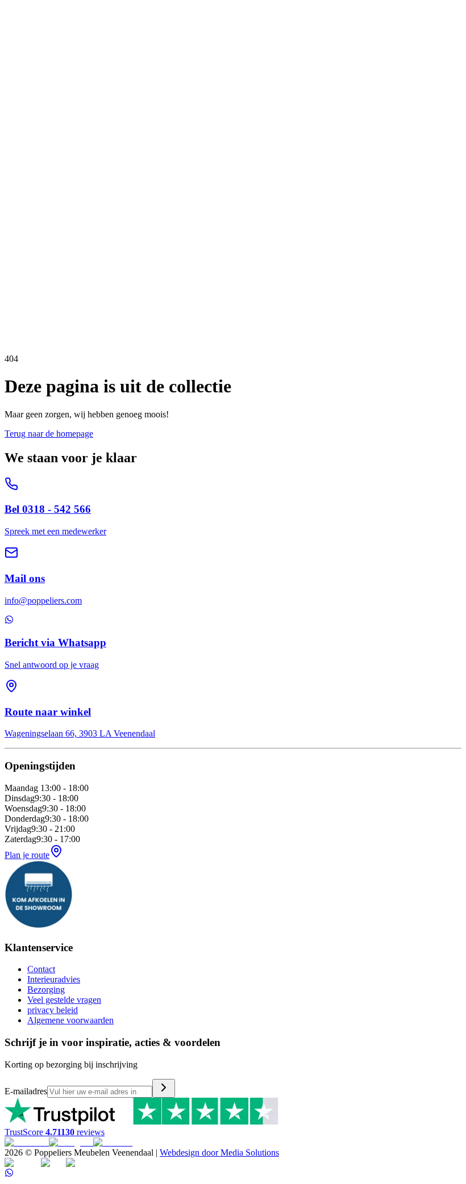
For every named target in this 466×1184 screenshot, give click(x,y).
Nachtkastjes (151, 144)
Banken (18, 52)
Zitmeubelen (27, 42)
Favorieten (24, 264)
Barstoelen (300, 52)
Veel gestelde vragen (64, 1000)
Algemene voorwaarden (70, 1020)
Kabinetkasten (159, 83)
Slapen (17, 134)
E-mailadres (26, 1091)
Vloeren (19, 114)
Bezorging (46, 989)
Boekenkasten (302, 83)
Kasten (17, 73)
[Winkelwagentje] (26, 6)
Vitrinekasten (208, 83)
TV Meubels (27, 83)
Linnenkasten (198, 144)
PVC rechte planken (85, 124)
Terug (32, 282)
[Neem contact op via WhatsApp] (9, 1174)
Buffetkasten (254, 83)
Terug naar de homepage (49, 433)
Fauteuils (146, 52)
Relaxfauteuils (104, 52)
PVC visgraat (146, 124)
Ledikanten (68, 144)
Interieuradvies (53, 979)
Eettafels (20, 103)
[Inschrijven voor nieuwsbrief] (163, 1088)
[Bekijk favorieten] (13, 6)
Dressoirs (67, 83)
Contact (41, 969)
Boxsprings (26, 144)
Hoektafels (93, 103)
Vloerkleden (27, 124)
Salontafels (54, 103)
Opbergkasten (109, 83)
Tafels (15, 93)
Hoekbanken (55, 52)
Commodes (108, 144)
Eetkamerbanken (251, 52)
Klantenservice (31, 155)
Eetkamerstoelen (191, 52)
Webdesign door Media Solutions (219, 1152)
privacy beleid (52, 1010)
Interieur (20, 63)
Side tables (132, 103)
